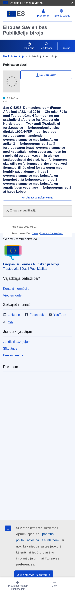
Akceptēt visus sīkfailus (33, 575)
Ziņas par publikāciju (23, 210)
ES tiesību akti (10, 100)
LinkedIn (14, 314)
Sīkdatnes (10, 348)
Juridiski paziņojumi (17, 341)
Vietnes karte (12, 295)
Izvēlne (66, 48)
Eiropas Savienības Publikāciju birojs (25, 30)
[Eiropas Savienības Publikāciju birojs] (15, 14)
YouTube (59, 314)
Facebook (37, 314)
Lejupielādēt (47, 74)
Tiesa (35, 233)
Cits (10, 322)
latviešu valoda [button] (62, 15)
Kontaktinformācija (16, 288)
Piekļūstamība (13, 355)
